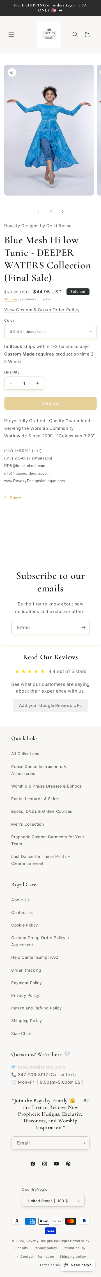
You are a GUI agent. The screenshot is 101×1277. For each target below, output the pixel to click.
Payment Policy (26, 982)
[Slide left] (38, 211)
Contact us (22, 912)
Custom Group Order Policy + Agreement (40, 941)
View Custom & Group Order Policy (41, 309)
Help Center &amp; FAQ (35, 957)
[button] (11, 34)
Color (9, 320)
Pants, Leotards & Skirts (35, 798)
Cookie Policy (24, 925)
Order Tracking (26, 970)
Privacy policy (45, 1248)
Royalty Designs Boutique (47, 1241)
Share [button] (15, 497)
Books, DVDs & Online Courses (41, 811)
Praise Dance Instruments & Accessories (38, 770)
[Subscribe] (83, 627)
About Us (20, 899)
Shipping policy (73, 1257)
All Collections (25, 753)
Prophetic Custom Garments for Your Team (47, 840)
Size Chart (21, 1033)
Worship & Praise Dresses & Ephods (46, 786)
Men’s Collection (27, 824)
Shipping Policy (26, 1020)
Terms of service (53, 1265)
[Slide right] (63, 211)
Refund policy (74, 1248)
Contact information (37, 1257)
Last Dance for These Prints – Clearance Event (40, 860)
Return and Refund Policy (36, 1008)
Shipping (10, 299)
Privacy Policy (25, 995)
